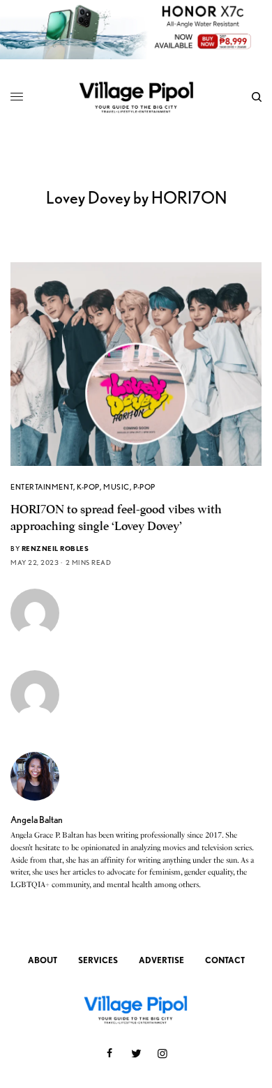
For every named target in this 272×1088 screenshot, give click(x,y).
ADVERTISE (161, 960)
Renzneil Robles (55, 548)
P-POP (144, 487)
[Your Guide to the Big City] (136, 96)
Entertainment (41, 487)
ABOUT (42, 960)
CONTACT (225, 960)
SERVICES (98, 960)
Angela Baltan (36, 819)
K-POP (88, 487)
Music (116, 487)
